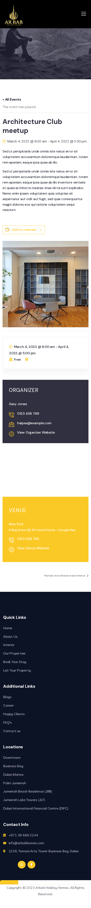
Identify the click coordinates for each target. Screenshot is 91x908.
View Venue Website (33, 548)
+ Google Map (66, 530)
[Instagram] (21, 864)
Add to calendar (24, 230)
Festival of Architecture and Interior (65, 575)
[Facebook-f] (31, 864)
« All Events (12, 99)
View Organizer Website (36, 432)
